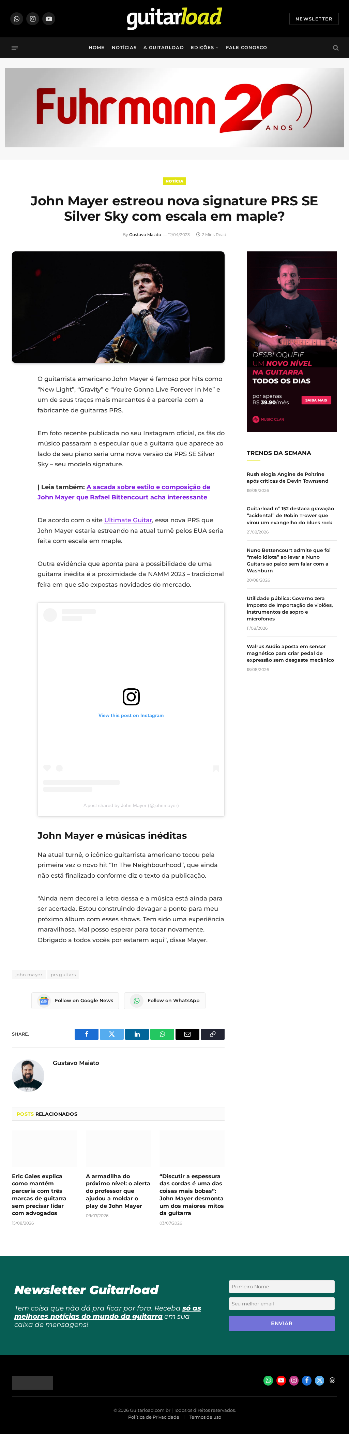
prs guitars (63, 974)
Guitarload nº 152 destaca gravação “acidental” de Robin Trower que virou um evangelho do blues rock (290, 515)
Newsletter (314, 18)
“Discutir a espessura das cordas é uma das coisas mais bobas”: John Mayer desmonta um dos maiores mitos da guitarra (192, 1195)
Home (97, 47)
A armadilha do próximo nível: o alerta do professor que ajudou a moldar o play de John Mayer (118, 1191)
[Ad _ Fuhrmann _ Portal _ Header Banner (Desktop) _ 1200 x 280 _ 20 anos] (174, 146)
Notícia (174, 181)
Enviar (281, 1323)
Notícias (124, 47)
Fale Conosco (246, 47)
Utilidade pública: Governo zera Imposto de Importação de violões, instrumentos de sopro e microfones (290, 608)
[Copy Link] (19, 466)
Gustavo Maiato (145, 234)
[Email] (19, 431)
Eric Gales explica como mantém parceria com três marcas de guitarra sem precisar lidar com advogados (39, 1195)
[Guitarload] (174, 18)
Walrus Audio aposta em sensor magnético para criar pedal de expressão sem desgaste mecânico (290, 653)
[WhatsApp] (19, 449)
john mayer (28, 974)
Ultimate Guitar (128, 520)
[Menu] (15, 47)
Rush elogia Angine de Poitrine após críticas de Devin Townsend (288, 477)
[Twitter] (19, 414)
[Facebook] (19, 397)
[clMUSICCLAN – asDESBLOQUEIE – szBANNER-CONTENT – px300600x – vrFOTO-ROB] (292, 430)
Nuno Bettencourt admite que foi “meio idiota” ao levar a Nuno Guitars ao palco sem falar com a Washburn (289, 560)
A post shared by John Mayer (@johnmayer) (131, 805)
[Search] (335, 48)
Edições (202, 47)
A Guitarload (163, 47)
